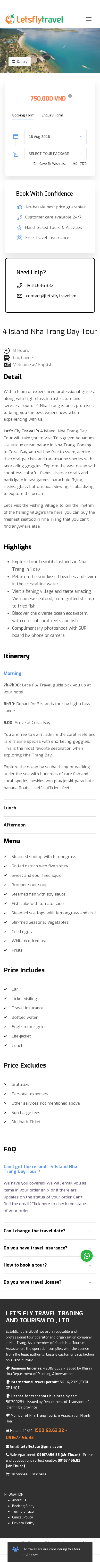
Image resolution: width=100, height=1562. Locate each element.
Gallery (22, 62)
